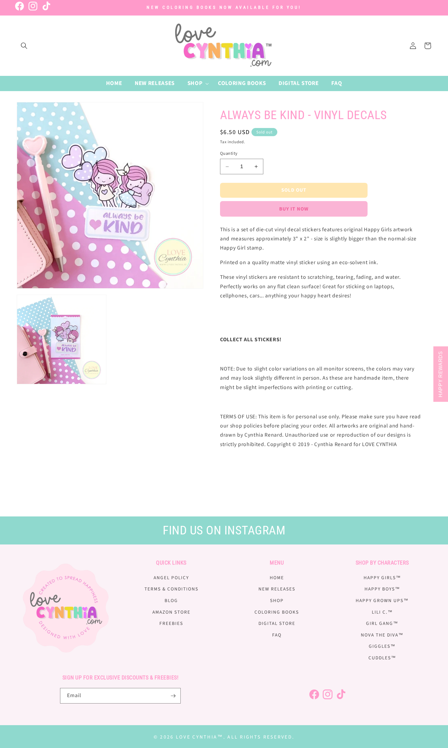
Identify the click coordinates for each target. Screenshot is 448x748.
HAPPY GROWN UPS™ (382, 600)
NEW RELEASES (276, 589)
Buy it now (293, 209)
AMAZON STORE (171, 612)
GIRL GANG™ (382, 623)
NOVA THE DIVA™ (382, 635)
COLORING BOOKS (276, 612)
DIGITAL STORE (276, 623)
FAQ (277, 635)
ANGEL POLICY (171, 577)
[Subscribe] (173, 696)
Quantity (229, 154)
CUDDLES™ (382, 657)
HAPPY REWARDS (440, 374)
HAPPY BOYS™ (382, 589)
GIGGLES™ (382, 646)
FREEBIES (171, 623)
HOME (277, 577)
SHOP (277, 600)
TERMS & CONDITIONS (171, 589)
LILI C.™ (382, 612)
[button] (24, 45)
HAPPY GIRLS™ (382, 577)
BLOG (171, 600)
